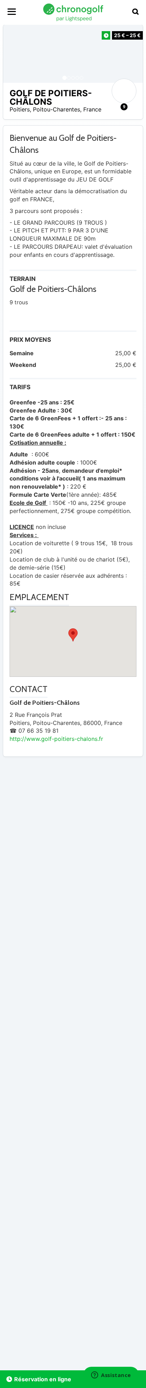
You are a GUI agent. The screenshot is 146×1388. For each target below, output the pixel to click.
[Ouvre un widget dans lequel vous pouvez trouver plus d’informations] (111, 1375)
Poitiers (20, 109)
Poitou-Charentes (56, 109)
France (92, 109)
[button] (15, 54)
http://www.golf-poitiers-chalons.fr (56, 738)
